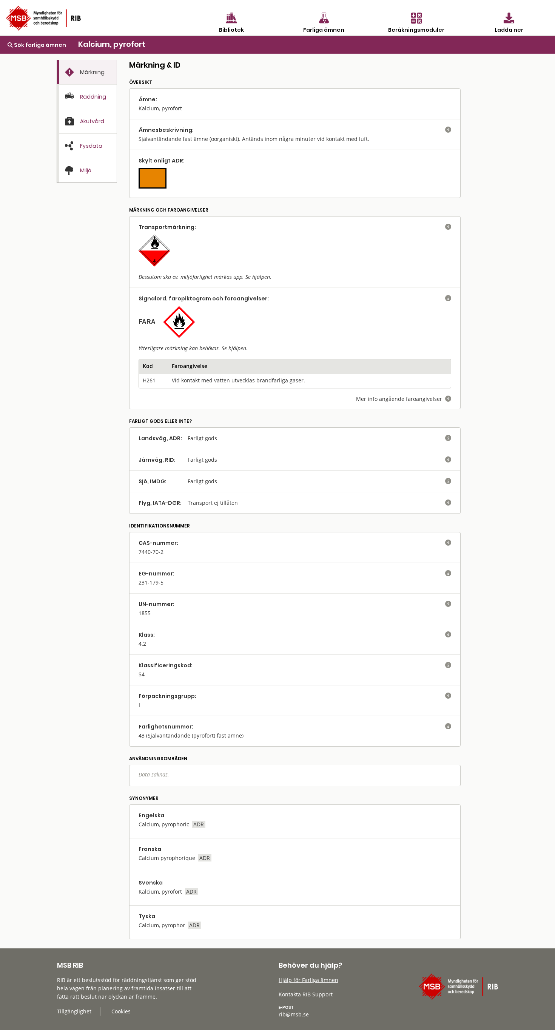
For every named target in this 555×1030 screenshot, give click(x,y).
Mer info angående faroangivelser (403, 398)
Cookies (121, 1011)
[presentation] (87, 72)
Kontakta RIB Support (306, 994)
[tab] (87, 72)
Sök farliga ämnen (39, 45)
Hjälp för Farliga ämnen (308, 980)
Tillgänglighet (74, 1011)
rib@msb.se (294, 1014)
